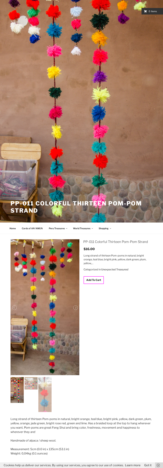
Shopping (104, 228)
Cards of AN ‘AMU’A (32, 228)
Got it (148, 465)
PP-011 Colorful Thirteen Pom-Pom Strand (115, 242)
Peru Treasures (57, 228)
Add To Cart (93, 280)
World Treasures (81, 228)
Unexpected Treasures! (114, 269)
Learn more (132, 465)
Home (13, 228)
